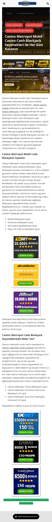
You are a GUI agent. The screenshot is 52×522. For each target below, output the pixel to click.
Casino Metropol (10, 111)
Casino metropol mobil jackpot (18, 347)
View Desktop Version (27, 516)
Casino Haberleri (14, 25)
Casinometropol (33, 25)
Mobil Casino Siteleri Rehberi (19, 31)
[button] (4, 3)
